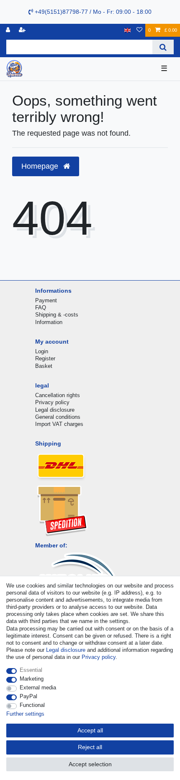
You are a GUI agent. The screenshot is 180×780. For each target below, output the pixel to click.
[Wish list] (139, 30)
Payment (46, 300)
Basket (43, 366)
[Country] (127, 30)
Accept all (90, 730)
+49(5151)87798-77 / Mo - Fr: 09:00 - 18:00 (92, 11)
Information (48, 322)
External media (38, 687)
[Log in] (9, 30)
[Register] (23, 30)
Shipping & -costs (56, 314)
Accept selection (90, 764)
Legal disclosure (55, 410)
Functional (32, 705)
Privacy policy (52, 402)
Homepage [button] (40, 166)
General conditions (57, 417)
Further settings (25, 714)
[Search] (163, 47)
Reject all (90, 747)
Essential (31, 670)
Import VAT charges (59, 424)
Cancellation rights (57, 395)
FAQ (40, 307)
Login (41, 351)
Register (45, 358)
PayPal (28, 696)
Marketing (32, 679)
